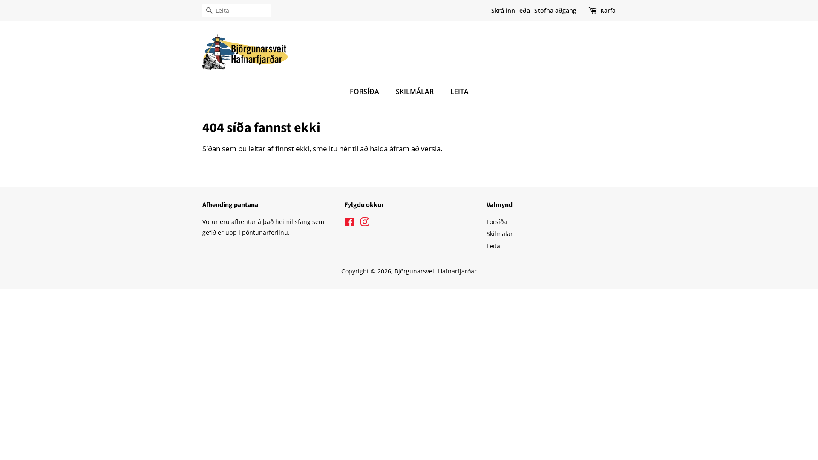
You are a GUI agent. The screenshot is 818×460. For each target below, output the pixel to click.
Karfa (608, 10)
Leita (459, 91)
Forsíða (364, 91)
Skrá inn (503, 10)
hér (345, 148)
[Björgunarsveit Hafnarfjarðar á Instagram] (364, 223)
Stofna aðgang (555, 10)
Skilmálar (415, 91)
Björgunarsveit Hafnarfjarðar (436, 271)
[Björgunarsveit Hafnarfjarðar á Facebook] (349, 223)
